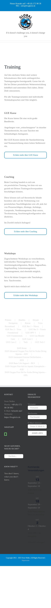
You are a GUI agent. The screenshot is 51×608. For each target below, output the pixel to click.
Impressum (25, 560)
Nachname (32, 413)
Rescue (27, 323)
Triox (40, 323)
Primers (8, 320)
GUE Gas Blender (37, 336)
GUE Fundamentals (14, 336)
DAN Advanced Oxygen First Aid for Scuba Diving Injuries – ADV (25, 352)
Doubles (22, 320)
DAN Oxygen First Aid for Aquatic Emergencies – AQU (25, 367)
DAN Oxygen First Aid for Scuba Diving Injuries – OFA (25, 373)
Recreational (10, 326)
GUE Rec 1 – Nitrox (30, 326)
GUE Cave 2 (11, 342)
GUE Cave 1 (27, 339)
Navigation (13, 323)
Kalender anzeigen (36, 542)
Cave (13, 339)
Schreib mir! (16, 411)
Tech (25, 342)
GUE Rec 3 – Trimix (37, 329)
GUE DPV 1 (31, 333)
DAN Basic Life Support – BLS (22, 363)
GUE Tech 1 (40, 342)
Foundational (13, 333)
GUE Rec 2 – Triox (13, 329)
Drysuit (36, 320)
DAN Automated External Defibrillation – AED (25, 358)
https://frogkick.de (12, 417)
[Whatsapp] (5, 434)
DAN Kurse (21, 348)
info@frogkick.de (28, 6)
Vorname (32, 404)
